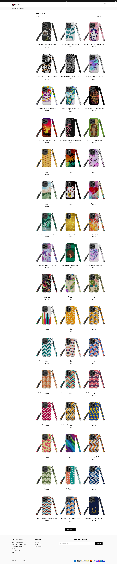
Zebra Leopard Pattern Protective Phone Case (47, 77)
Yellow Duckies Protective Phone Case (94, 424)
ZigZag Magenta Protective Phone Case (47, 424)
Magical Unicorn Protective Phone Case (94, 44)
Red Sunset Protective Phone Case (46, 140)
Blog (13, 552)
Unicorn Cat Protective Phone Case (47, 108)
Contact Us (38, 544)
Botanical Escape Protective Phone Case (94, 296)
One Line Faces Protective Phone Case (94, 171)
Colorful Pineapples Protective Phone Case (70, 296)
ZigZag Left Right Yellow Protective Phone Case (70, 424)
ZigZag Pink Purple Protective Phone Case (94, 392)
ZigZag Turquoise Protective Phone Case (47, 360)
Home (13, 8)
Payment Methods (17, 546)
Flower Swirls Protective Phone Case (47, 265)
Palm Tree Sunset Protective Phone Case (70, 171)
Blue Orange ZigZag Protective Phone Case (70, 519)
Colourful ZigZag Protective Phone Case (70, 488)
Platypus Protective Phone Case (94, 140)
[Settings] (97, 5)
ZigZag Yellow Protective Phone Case (94, 328)
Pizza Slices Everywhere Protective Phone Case (47, 171)
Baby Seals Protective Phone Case (70, 44)
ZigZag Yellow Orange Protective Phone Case (70, 328)
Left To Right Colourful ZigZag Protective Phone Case (94, 456)
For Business (38, 546)
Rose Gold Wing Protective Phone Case (94, 108)
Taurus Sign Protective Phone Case (94, 518)
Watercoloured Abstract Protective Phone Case (94, 77)
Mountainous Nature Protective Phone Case (46, 203)
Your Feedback (16, 550)
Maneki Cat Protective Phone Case (70, 203)
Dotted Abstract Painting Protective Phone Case (46, 296)
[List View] (38, 16)
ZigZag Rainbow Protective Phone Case (70, 392)
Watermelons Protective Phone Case (47, 456)
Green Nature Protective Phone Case (47, 235)
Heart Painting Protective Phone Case (94, 203)
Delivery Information (17, 542)
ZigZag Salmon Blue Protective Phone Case (94, 360)
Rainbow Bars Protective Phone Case (47, 328)
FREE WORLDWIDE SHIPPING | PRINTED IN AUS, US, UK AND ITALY (58, 1)
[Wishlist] (100, 5)
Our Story (37, 542)
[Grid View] (37, 16)
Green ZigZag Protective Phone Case (47, 488)
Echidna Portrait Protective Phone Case (70, 265)
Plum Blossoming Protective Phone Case (70, 140)
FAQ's (13, 548)
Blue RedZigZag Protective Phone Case (47, 518)
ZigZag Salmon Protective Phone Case (46, 392)
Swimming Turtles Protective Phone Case (70, 109)
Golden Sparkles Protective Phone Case (70, 235)
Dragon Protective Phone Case (94, 265)
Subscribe (99, 543)
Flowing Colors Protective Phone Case (94, 235)
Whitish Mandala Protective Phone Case (70, 76)
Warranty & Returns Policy (19, 544)
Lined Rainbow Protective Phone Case (70, 456)
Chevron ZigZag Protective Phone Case (94, 488)
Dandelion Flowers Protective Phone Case (47, 45)
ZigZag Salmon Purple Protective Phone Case (70, 360)
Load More (70, 529)
